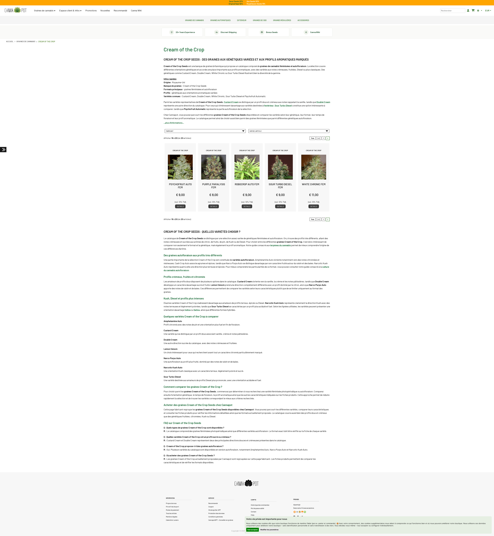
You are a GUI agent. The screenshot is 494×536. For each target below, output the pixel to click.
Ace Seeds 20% (253, 1)
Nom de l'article (256, 131)
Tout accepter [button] (252, 530)
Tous (312, 138)
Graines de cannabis (194, 20)
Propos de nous (171, 503)
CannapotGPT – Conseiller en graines (220, 520)
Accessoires (303, 20)
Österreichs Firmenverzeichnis (303, 508)
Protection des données (216, 513)
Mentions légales (171, 516)
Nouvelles (105, 10)
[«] (319, 138)
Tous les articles (171, 513)
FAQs (252, 515)
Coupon (211, 506)
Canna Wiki (136, 10)
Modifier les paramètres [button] (269, 530)
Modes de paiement (172, 510)
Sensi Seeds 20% (236, 1)
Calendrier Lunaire (172, 520)
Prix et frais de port (172, 506)
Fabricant (170, 131)
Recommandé (120, 10)
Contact (253, 511)
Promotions (91, 10)
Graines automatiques (220, 20)
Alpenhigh (296, 504)
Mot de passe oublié (257, 508)
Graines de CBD (260, 20)
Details (180, 206)
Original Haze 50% (236, 4)
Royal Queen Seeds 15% (256, 4)
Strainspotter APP (214, 510)
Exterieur (241, 20)
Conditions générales (215, 516)
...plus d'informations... (174, 122)
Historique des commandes (260, 505)
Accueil (9, 41)
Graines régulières (282, 20)
